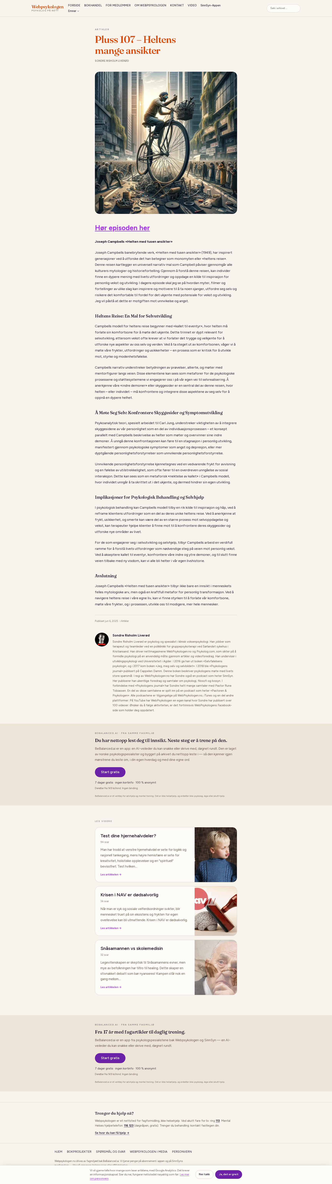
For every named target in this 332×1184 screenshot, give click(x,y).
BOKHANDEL (93, 5)
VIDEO (192, 5)
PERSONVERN (182, 1151)
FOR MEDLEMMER (118, 5)
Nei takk (204, 1174)
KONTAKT (177, 5)
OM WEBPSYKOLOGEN (150, 5)
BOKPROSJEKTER (79, 1151)
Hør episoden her (122, 228)
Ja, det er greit (228, 1174)
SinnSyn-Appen (211, 5)
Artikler (102, 29)
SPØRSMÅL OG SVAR (110, 1151)
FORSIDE (74, 5)
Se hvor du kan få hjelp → (112, 1133)
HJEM (58, 1151)
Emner (72, 11)
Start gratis (110, 772)
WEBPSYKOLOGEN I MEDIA (148, 1151)
